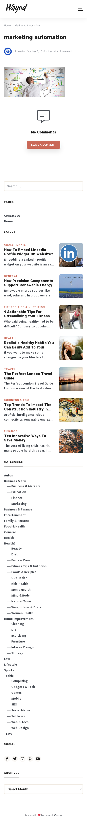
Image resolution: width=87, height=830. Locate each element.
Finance (10, 431)
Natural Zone (21, 601)
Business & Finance (18, 509)
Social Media (15, 245)
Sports (9, 670)
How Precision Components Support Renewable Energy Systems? (28, 283)
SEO (14, 704)
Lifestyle (10, 664)
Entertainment (15, 515)
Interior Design (22, 647)
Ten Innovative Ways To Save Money (25, 438)
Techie (9, 676)
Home (8, 221)
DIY (13, 630)
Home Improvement (19, 619)
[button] (80, 9)
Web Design (20, 728)
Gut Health (19, 578)
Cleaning (17, 624)
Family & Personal (17, 521)
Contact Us (12, 215)
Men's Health (21, 589)
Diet (14, 554)
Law (7, 659)
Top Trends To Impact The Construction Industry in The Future (27, 407)
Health (10, 338)
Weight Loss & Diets (26, 607)
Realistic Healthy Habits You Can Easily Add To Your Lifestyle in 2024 (29, 345)
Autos (8, 475)
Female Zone (21, 560)
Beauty (16, 548)
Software (18, 716)
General (11, 276)
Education (18, 492)
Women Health (22, 613)
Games (16, 693)
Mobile (16, 698)
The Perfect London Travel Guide (28, 376)
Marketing (19, 504)
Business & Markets (25, 486)
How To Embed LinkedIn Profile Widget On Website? (28, 252)
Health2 (9, 543)
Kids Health (19, 584)
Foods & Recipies (23, 572)
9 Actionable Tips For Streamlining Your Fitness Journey (27, 314)
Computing (19, 681)
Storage (17, 653)
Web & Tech (20, 722)
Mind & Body (20, 595)
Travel (10, 369)
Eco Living (18, 635)
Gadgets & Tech (23, 687)
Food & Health (14, 526)
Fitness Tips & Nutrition (24, 307)
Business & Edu (16, 400)
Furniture (18, 641)
